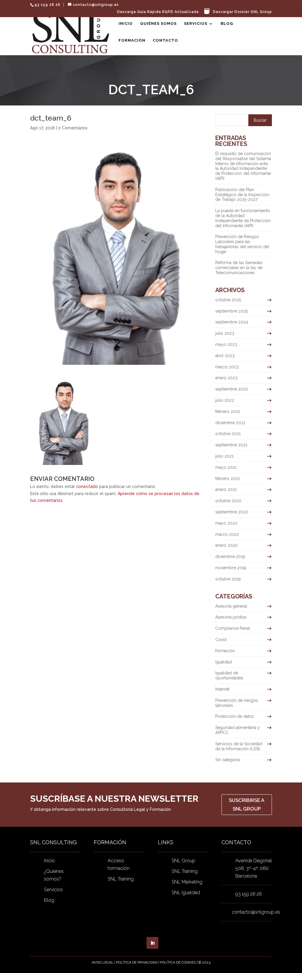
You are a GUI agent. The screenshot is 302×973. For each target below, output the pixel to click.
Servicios (195, 24)
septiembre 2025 (231, 311)
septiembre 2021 (231, 444)
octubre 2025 (228, 299)
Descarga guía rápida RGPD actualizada (158, 12)
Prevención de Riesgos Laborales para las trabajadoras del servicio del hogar (242, 244)
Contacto (165, 40)
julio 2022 (224, 400)
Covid (220, 639)
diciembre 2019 (230, 556)
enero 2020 (226, 545)
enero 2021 (226, 489)
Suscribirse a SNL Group (246, 804)
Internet (222, 689)
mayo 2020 (226, 523)
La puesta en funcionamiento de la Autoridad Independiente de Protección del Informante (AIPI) (243, 218)
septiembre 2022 (231, 389)
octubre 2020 (228, 500)
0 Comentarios (73, 128)
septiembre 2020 (231, 512)
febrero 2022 (227, 411)
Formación (132, 40)
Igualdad (223, 662)
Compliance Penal (232, 628)
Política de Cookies (178, 962)
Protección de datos (234, 716)
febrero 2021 (227, 478)
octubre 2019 (228, 579)
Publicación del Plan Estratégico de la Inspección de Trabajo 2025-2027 (242, 194)
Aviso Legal (103, 962)
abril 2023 (224, 355)
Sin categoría (227, 759)
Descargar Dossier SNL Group (242, 12)
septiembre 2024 (231, 322)
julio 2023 (224, 333)
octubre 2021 (228, 433)
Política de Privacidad (136, 962)
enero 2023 (226, 377)
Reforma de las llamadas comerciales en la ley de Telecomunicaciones (238, 267)
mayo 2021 (226, 467)
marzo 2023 (227, 367)
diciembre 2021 (230, 422)
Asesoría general (231, 606)
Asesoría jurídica (230, 617)
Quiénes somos (158, 24)
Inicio (126, 24)
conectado (87, 486)
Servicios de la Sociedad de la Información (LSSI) (238, 746)
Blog (227, 24)
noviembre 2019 (230, 567)
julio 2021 (224, 456)
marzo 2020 (227, 534)
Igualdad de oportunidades (229, 675)
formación (225, 650)
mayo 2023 (226, 344)
